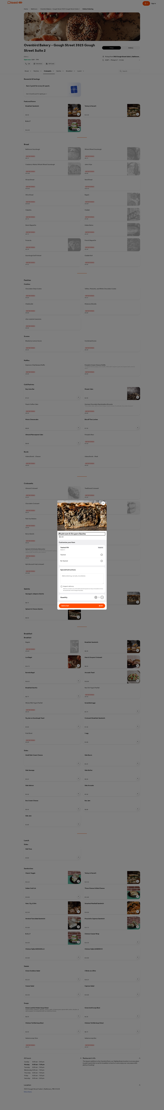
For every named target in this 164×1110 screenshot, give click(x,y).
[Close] (103, 503)
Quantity (63, 597)
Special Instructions (68, 570)
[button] (82, 515)
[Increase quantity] (102, 597)
